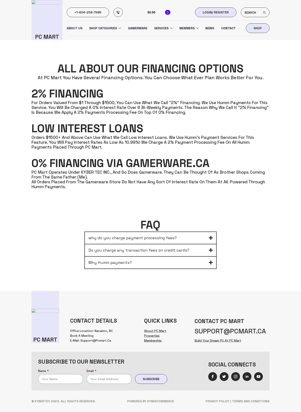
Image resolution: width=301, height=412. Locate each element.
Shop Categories (103, 28)
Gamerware (137, 28)
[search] (264, 12)
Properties (152, 336)
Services (161, 28)
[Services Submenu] (171, 28)
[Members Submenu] (197, 28)
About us (74, 28)
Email (91, 370)
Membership (153, 340)
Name (43, 370)
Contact (228, 28)
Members (187, 28)
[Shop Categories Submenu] (119, 28)
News (209, 28)
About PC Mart (155, 331)
